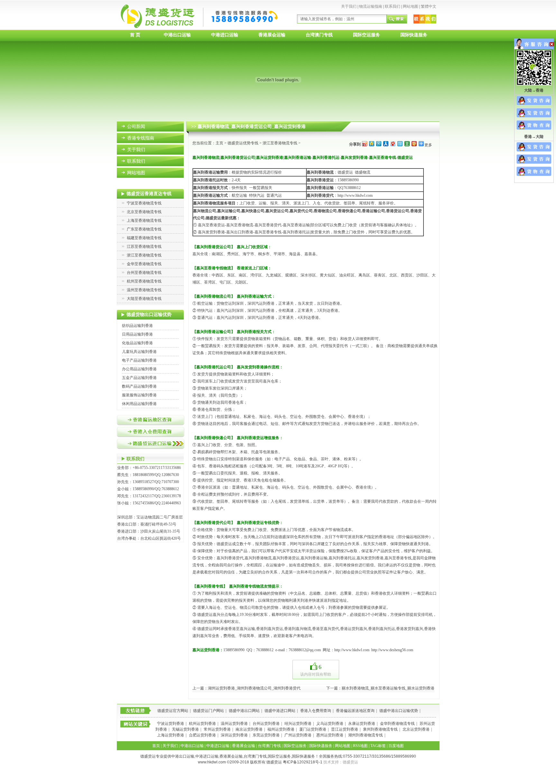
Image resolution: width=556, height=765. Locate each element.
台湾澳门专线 (319, 34)
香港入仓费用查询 (315, 710)
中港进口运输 (224, 34)
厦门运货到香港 (312, 729)
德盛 (282, 537)
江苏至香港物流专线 (144, 246)
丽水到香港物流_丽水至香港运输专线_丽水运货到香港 (388, 688)
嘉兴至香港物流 (239, 225)
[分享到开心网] (413, 144)
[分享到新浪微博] (364, 144)
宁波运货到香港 (170, 723)
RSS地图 (360, 745)
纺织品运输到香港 (137, 325)
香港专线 (404, 558)
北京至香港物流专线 (144, 212)
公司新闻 (136, 126)
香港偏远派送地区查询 (355, 710)
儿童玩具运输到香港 (139, 351)
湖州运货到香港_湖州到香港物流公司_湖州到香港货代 (254, 688)
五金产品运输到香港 (139, 377)
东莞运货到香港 (266, 735)
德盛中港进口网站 (279, 710)
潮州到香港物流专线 (365, 735)
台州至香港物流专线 (144, 272)
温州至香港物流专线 (144, 290)
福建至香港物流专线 (144, 238)
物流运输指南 (370, 6)
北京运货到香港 (416, 729)
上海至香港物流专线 (144, 220)
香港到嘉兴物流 (297, 628)
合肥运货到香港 (202, 735)
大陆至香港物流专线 (144, 298)
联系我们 (392, 6)
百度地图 (396, 745)
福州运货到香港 (280, 729)
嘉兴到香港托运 (342, 558)
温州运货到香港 (234, 723)
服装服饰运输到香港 (139, 395)
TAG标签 (378, 745)
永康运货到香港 (361, 723)
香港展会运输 (271, 34)
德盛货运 (205, 614)
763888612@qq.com (305, 650)
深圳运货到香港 (234, 735)
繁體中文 (428, 6)
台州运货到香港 (266, 723)
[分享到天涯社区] (399, 144)
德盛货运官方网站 (172, 710)
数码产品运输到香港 (139, 386)
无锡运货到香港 (185, 729)
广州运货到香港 (297, 735)
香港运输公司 (373, 211)
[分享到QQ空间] (371, 144)
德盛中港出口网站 (244, 710)
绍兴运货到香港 (297, 723)
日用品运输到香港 (137, 334)
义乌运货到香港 (329, 723)
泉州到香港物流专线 (380, 729)
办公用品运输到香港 (139, 369)
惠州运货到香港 (329, 735)
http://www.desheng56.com (392, 650)
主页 (219, 143)
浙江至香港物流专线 (144, 255)
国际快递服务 (413, 34)
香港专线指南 (140, 138)
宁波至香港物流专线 (144, 203)
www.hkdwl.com (212, 762)
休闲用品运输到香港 (139, 403)
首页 (156, 745)
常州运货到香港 (217, 729)
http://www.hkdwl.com (355, 195)
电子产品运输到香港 (139, 360)
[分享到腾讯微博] (378, 144)
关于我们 (349, 6)
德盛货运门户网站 (208, 710)
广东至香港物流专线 (144, 229)
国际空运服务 (366, 34)
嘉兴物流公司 (204, 211)
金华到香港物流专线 (397, 723)
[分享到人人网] (385, 144)
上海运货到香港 (170, 735)
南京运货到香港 (249, 729)
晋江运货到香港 (344, 729)
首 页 (135, 34)
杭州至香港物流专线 (144, 281)
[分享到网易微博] (392, 144)
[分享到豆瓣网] (406, 144)
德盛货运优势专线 (242, 143)
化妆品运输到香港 (137, 343)
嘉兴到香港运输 (320, 187)
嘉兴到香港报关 (206, 187)
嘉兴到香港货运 (286, 558)
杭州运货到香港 (202, 723)
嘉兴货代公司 (301, 211)
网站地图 (410, 6)
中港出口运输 (177, 34)
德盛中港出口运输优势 (398, 710)
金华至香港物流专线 (144, 264)
